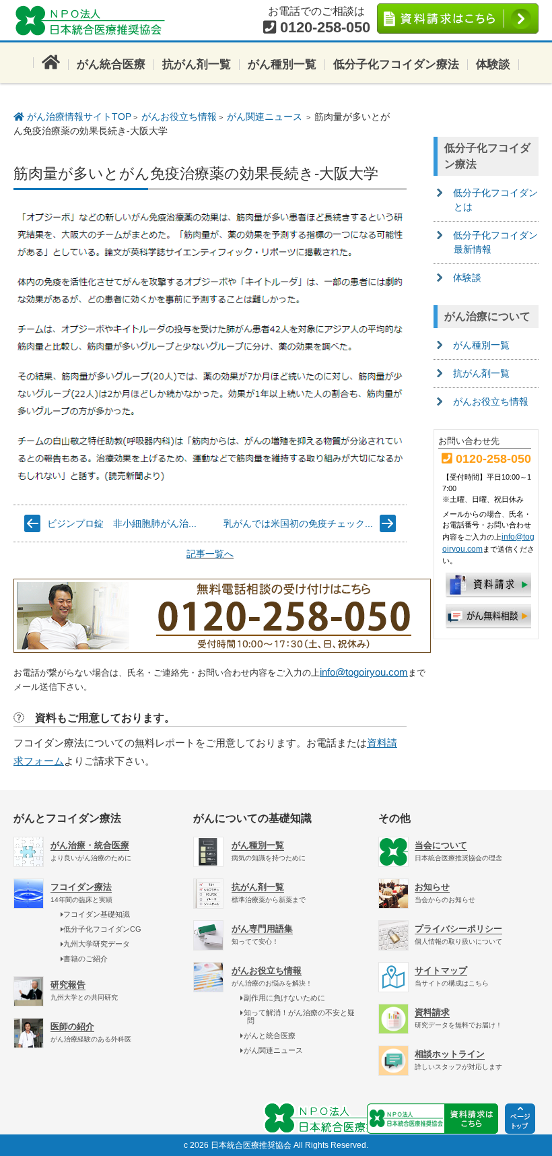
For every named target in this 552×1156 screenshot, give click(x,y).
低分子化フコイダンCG (102, 929)
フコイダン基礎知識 (96, 914)
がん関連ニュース (264, 116)
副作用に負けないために (284, 998)
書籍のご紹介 (85, 959)
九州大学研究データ (96, 944)
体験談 (493, 64)
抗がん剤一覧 (196, 64)
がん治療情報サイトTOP (77, 116)
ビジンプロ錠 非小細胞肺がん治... (122, 523)
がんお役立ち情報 (179, 116)
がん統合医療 (111, 64)
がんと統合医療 (269, 1035)
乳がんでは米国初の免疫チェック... (298, 523)
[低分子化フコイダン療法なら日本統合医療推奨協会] (94, 20)
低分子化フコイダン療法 (396, 64)
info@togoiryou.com (364, 672)
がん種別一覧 (282, 64)
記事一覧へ (210, 553)
